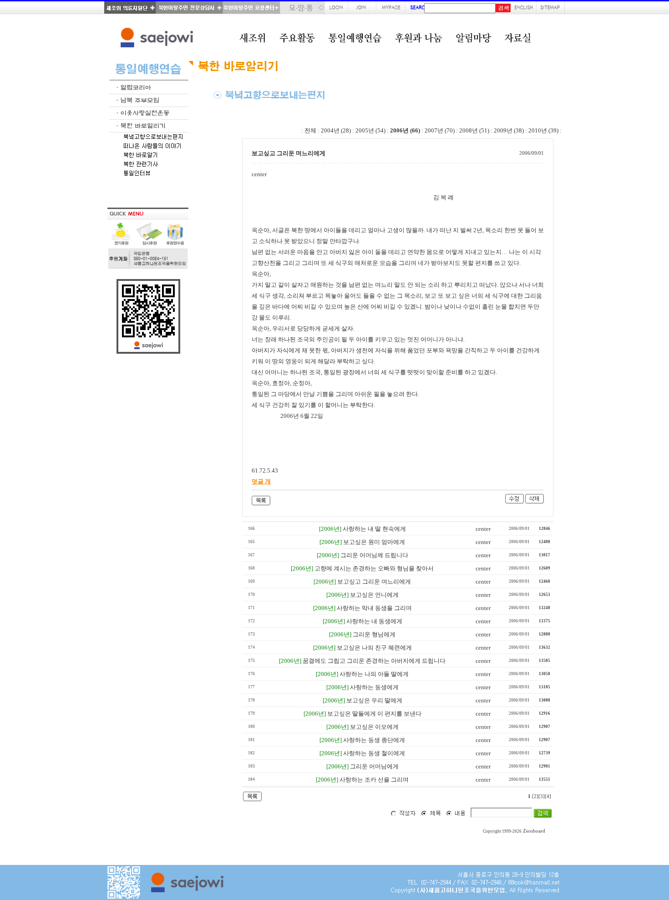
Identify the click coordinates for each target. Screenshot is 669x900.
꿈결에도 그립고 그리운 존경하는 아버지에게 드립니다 (374, 660)
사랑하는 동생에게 (374, 687)
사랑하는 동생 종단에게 (374, 740)
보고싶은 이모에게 (374, 726)
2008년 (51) (474, 130)
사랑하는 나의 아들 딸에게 (374, 674)
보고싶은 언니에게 (374, 594)
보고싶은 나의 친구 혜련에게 (374, 647)
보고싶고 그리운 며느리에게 (374, 581)
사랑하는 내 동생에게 (374, 621)
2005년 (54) (370, 130)
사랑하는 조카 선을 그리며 (374, 779)
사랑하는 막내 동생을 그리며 (374, 608)
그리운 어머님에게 (374, 766)
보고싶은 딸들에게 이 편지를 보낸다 (374, 713)
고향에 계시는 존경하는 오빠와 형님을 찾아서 (374, 568)
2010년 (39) (543, 130)
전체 (310, 130)
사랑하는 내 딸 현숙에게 (374, 528)
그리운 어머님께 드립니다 (374, 555)
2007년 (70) (440, 130)
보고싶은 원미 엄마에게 (374, 542)
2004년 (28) (336, 130)
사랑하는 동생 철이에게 (374, 753)
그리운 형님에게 (374, 634)
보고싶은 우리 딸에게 (374, 700)
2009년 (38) (509, 130)
